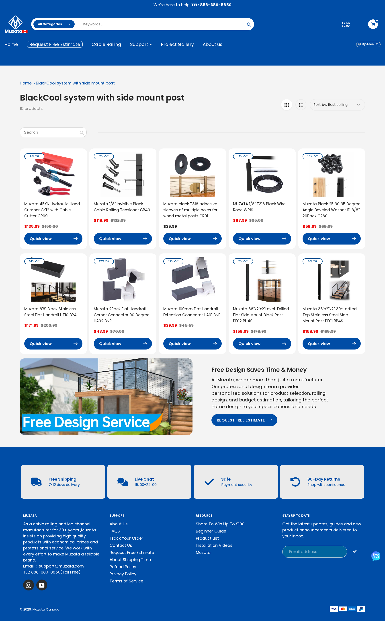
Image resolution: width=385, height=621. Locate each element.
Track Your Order (126, 538)
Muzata (203, 552)
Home (26, 83)
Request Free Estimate (132, 552)
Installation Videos (214, 545)
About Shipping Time (130, 559)
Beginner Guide (211, 531)
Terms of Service (126, 581)
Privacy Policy (123, 574)
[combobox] (53, 132)
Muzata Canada (46, 609)
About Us (119, 524)
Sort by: (320, 104)
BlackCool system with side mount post (75, 83)
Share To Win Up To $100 (220, 524)
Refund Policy (123, 567)
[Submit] (354, 551)
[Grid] (286, 104)
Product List (207, 538)
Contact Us (121, 545)
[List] (300, 104)
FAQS (115, 531)
